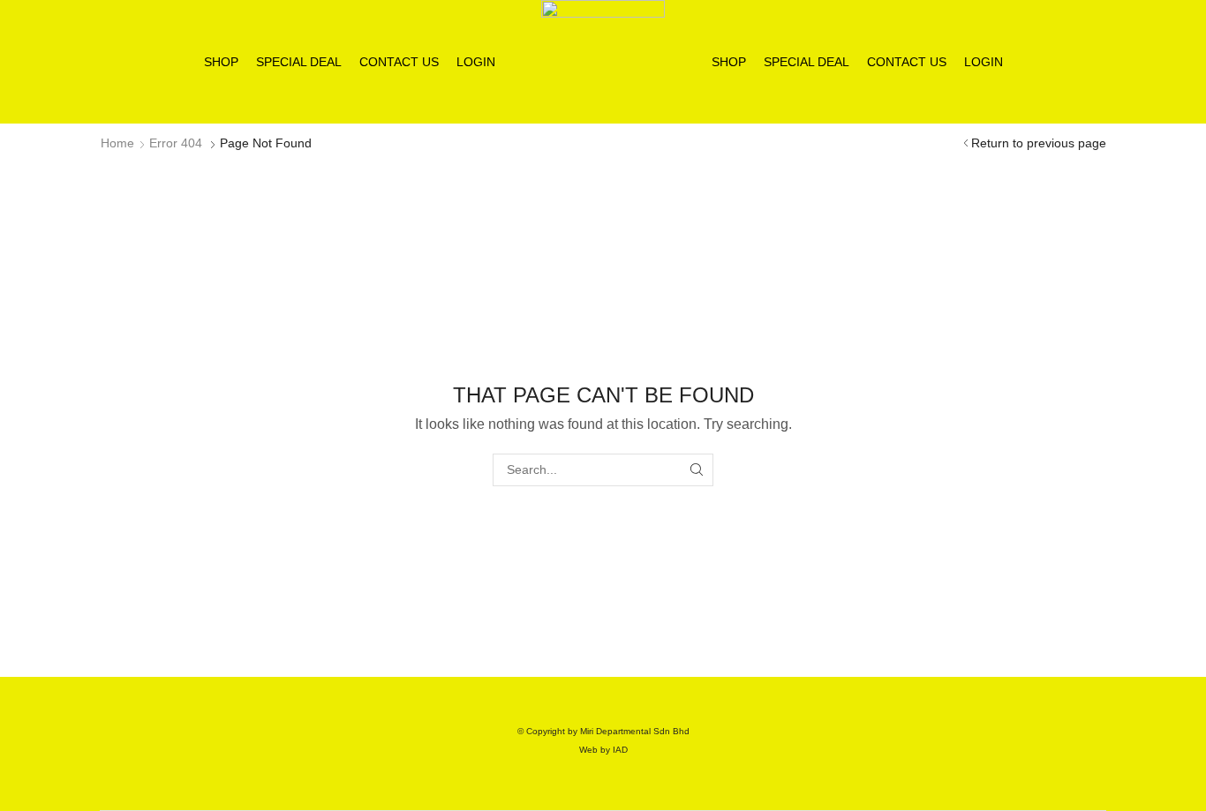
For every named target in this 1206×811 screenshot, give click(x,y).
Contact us (399, 62)
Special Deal (299, 62)
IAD (620, 750)
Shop (221, 62)
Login (475, 62)
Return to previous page (1038, 143)
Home (117, 143)
